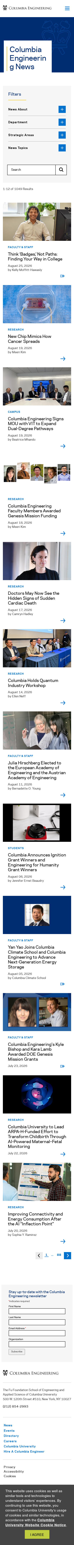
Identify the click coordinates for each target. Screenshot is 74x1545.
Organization (16, 1339)
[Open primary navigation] (67, 8)
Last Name (15, 1317)
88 (59, 1255)
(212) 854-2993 (15, 1406)
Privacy (9, 1467)
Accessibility (14, 1471)
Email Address (17, 1328)
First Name (15, 1306)
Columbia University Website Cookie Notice (35, 1522)
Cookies (10, 1476)
